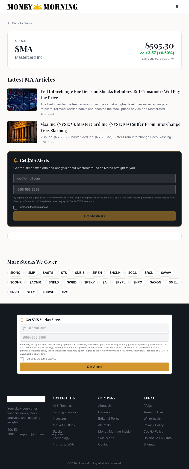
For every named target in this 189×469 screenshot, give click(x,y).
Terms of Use (153, 412)
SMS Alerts (106, 438)
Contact (103, 444)
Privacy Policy (54, 197)
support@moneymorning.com (41, 434)
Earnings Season (65, 412)
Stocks (57, 431)
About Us (105, 405)
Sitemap (150, 444)
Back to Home (22, 23)
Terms (70, 197)
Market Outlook (64, 425)
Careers (104, 412)
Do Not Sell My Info (158, 438)
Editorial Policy (108, 418)
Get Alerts (94, 367)
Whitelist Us (152, 418)
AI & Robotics (62, 405)
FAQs (148, 405)
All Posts (104, 425)
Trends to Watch (65, 444)
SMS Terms (126, 350)
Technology (61, 438)
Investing (59, 418)
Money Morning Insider (115, 431)
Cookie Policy (153, 431)
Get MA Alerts (94, 216)
